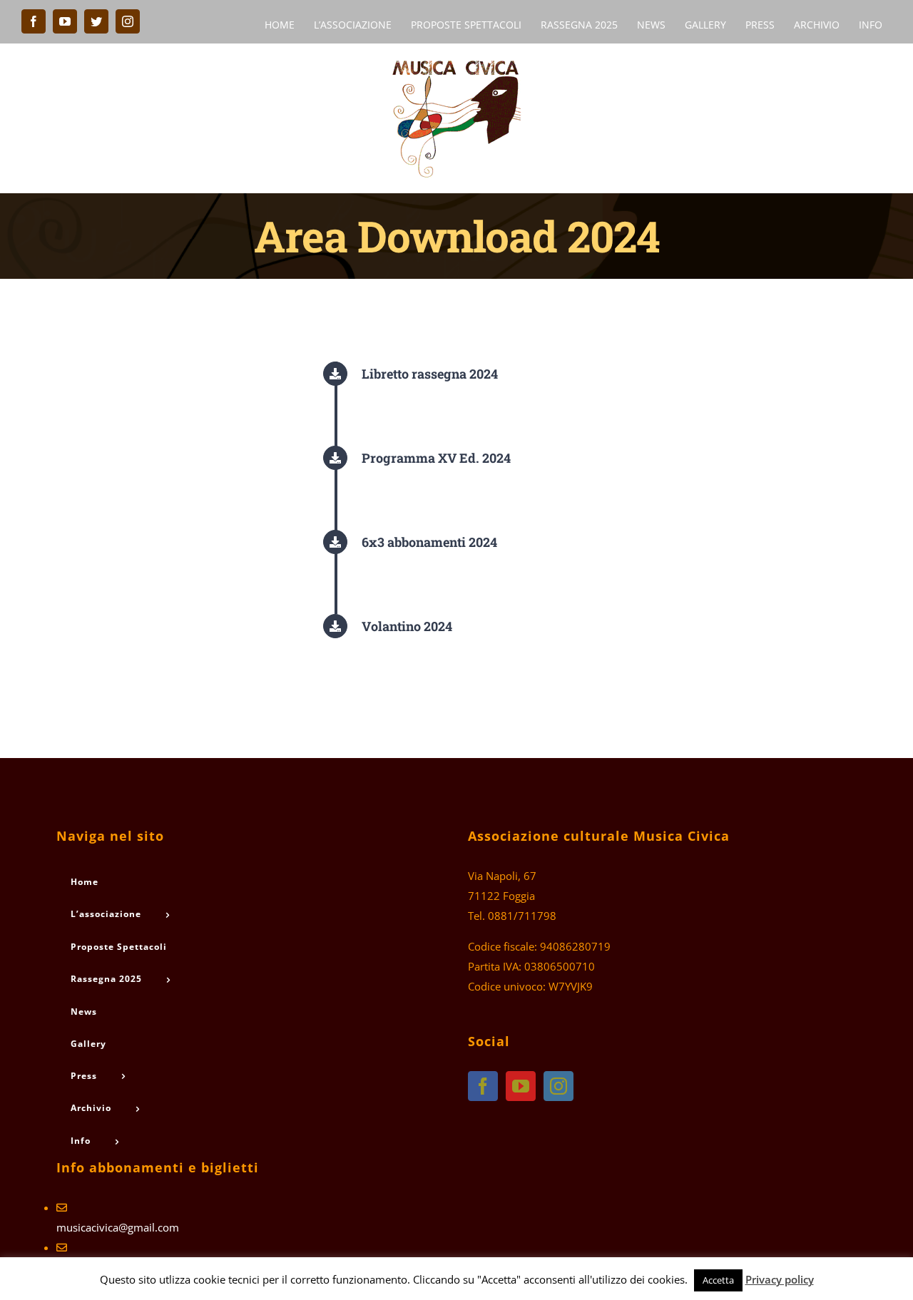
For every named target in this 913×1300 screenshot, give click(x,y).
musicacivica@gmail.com (117, 1227)
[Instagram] (558, 1086)
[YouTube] (521, 1086)
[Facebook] (483, 1086)
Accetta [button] (718, 1280)
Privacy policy (779, 1279)
